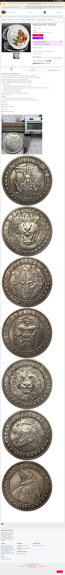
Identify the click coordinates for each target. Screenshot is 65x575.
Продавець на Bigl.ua (32, 565)
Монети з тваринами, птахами (10, 16)
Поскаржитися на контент (31, 566)
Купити (38, 35)
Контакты (22, 19)
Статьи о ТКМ (50, 19)
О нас (17, 19)
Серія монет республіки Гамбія (23, 16)
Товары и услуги (11, 19)
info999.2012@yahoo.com (40, 545)
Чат (60, 571)
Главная (4, 19)
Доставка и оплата (30, 19)
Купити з (36, 38)
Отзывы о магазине (41, 19)
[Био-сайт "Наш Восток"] (3, 12)
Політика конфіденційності (42, 566)
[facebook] (1, 524)
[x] (2, 524)
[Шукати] (45, 12)
